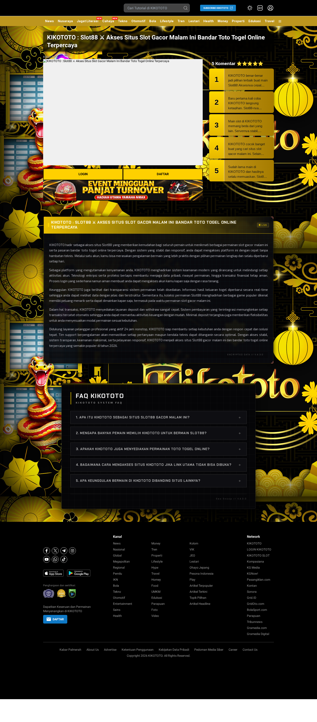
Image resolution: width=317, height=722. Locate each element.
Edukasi (254, 21)
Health (208, 21)
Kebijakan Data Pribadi (174, 649)
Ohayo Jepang (199, 567)
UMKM (155, 591)
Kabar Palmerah (70, 649)
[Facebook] (46, 550)
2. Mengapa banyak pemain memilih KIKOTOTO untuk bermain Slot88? (158, 433)
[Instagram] (72, 550)
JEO (192, 555)
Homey (156, 579)
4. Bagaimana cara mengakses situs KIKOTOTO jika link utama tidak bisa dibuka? (158, 464)
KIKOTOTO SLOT (258, 555)
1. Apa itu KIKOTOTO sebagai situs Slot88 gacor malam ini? (158, 417)
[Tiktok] (63, 559)
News (49, 21)
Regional (119, 567)
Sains (116, 609)
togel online (259, 340)
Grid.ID (251, 597)
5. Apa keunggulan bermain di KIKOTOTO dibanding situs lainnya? (158, 480)
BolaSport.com (257, 609)
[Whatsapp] (55, 559)
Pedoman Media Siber (208, 649)
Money (223, 21)
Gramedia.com (257, 628)
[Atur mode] (249, 8)
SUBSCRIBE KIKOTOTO (215, 8)
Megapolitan (121, 561)
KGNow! (252, 573)
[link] (260, 8)
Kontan (252, 585)
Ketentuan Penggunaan (138, 649)
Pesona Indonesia (201, 573)
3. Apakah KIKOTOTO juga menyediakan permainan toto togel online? (158, 449)
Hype (154, 567)
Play (192, 579)
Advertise (110, 649)
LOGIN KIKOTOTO (259, 549)
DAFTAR (163, 174)
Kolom (194, 543)
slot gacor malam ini (195, 301)
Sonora (252, 591)
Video (155, 616)
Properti (238, 21)
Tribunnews (254, 622)
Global (117, 555)
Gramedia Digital (258, 634)
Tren (181, 21)
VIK (192, 549)
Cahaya (108, 21)
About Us (92, 649)
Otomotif (138, 21)
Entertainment (122, 603)
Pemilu (117, 573)
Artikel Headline (200, 603)
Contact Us (250, 649)
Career (233, 649)
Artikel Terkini (198, 591)
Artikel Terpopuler (201, 585)
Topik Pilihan (198, 597)
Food (154, 585)
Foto (154, 609)
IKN (115, 579)
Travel (269, 21)
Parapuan (158, 603)
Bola (152, 21)
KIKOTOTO (50, 57)
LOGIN (83, 174)
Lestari (194, 22)
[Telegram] (63, 550)
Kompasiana (255, 561)
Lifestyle (167, 21)
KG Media (253, 567)
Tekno (122, 21)
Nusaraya (65, 21)
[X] (55, 550)
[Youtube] (46, 559)
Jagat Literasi (87, 21)
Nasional (119, 549)
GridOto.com (255, 603)
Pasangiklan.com (258, 579)
